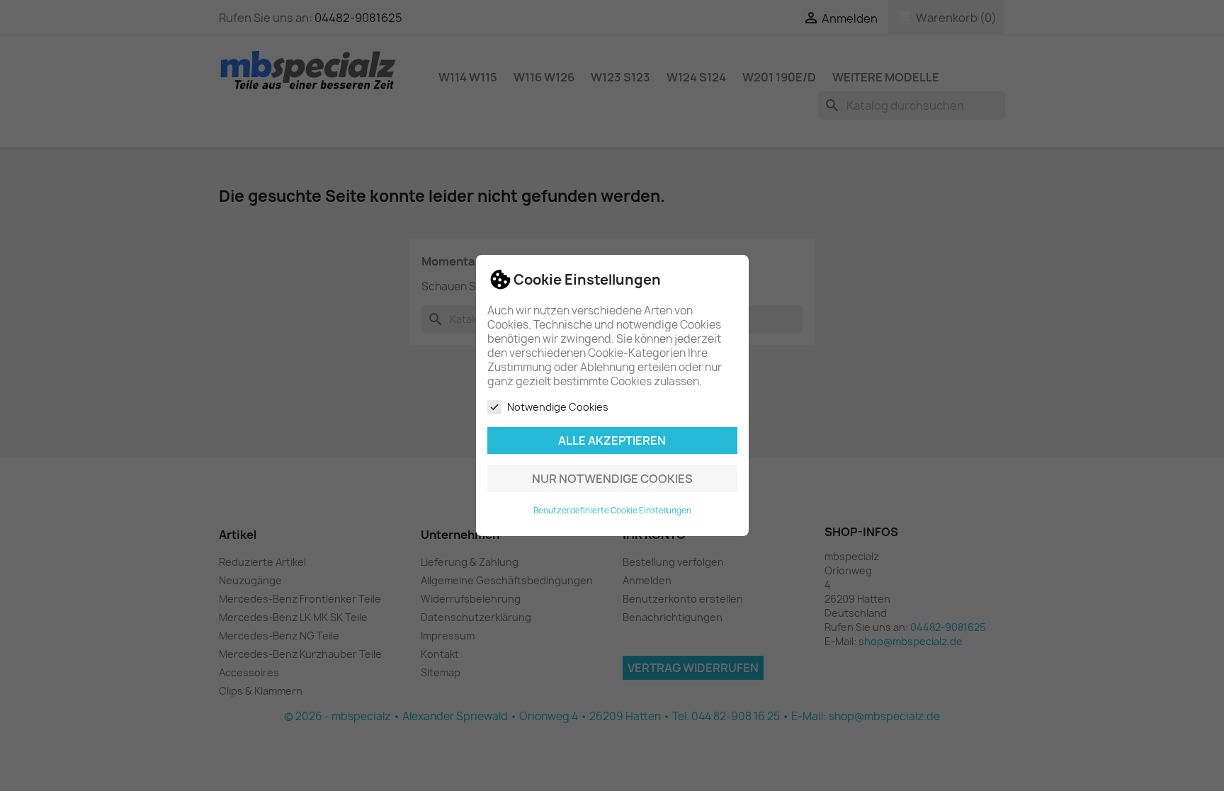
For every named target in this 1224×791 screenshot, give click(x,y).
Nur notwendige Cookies (612, 478)
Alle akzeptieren (612, 440)
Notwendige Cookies (557, 407)
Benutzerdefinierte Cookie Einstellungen (612, 510)
